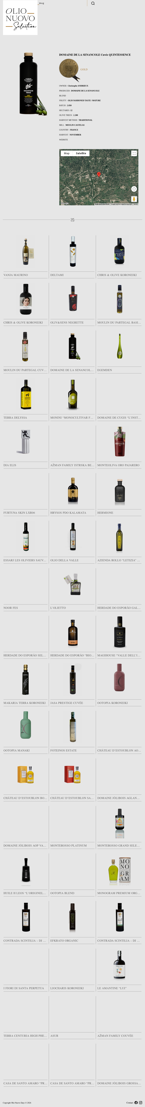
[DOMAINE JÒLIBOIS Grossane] (119, 1060)
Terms (136, 204)
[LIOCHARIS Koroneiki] (72, 965)
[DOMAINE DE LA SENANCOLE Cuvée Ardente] (72, 346)
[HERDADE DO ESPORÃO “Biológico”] (72, 632)
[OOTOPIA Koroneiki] (119, 679)
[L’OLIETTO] (72, 584)
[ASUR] (72, 1012)
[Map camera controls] (134, 189)
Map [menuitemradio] (66, 153)
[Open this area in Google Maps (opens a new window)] (64, 203)
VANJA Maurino (16, 275)
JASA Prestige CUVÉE (66, 703)
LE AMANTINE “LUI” (112, 988)
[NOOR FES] (26, 584)
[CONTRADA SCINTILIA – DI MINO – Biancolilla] (26, 917)
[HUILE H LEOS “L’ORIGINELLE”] (26, 869)
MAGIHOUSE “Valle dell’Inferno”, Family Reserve (119, 655)
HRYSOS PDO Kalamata (68, 512)
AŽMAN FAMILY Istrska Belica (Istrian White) (72, 465)
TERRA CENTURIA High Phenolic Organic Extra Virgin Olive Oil (26, 1035)
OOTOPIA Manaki (17, 750)
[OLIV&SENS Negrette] (72, 299)
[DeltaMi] (72, 251)
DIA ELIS (10, 465)
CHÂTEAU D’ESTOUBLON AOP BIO (119, 750)
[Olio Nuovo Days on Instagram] (140, 1102)
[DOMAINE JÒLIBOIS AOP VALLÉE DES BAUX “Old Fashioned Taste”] (26, 822)
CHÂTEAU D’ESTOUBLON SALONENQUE (72, 798)
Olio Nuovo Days (18, 1102)
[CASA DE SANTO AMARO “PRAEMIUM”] (26, 1060)
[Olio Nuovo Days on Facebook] (136, 1102)
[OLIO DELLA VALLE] (72, 537)
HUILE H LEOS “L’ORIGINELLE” (26, 893)
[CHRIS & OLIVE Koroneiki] (119, 251)
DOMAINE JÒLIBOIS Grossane (119, 1083)
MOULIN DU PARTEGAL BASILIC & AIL (119, 322)
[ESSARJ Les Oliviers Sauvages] (26, 537)
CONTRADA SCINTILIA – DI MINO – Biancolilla (26, 940)
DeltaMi (57, 275)
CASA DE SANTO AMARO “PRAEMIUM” (26, 1083)
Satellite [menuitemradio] (81, 153)
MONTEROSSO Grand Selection (119, 845)
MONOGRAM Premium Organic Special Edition (119, 893)
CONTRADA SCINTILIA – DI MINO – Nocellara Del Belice (119, 940)
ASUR (54, 1035)
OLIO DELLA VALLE (64, 560)
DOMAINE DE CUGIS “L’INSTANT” (119, 417)
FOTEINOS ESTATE (63, 750)
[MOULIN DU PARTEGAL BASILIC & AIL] (119, 299)
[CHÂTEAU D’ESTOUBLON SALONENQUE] (72, 774)
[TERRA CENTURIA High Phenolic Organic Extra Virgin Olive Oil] (26, 1012)
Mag (41, 3)
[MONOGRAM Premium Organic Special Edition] (119, 869)
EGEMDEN (104, 370)
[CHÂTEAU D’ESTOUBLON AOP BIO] (119, 727)
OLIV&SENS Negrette (67, 322)
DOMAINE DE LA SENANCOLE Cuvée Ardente (72, 370)
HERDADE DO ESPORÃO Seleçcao (26, 655)
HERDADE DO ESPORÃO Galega (119, 608)
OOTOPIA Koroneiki (112, 703)
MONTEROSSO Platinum (68, 845)
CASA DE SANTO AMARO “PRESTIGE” (72, 1083)
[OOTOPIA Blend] (72, 869)
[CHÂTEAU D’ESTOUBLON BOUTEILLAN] (26, 774)
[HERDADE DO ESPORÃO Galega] (119, 584)
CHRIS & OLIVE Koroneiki (117, 275)
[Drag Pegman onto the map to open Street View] (134, 199)
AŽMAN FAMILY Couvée (115, 1035)
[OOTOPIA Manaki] (26, 727)
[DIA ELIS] (26, 442)
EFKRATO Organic (64, 940)
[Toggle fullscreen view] (134, 153)
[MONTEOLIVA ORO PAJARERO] (119, 442)
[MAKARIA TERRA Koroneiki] (26, 679)
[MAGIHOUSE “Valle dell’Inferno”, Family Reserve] (119, 632)
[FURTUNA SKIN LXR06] (26, 489)
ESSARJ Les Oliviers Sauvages (26, 560)
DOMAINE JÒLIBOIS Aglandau (119, 798)
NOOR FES (11, 608)
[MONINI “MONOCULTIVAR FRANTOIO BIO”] (72, 394)
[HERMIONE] (119, 489)
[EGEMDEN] (119, 346)
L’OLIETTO (58, 608)
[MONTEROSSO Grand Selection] (119, 822)
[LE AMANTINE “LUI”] (119, 965)
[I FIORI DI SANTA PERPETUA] (26, 965)
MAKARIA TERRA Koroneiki (25, 703)
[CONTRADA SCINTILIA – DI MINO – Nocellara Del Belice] (119, 917)
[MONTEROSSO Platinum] (72, 822)
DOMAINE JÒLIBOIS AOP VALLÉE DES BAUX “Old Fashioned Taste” (26, 845)
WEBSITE (63, 140)
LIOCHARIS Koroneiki (67, 988)
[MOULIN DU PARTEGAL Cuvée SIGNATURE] (26, 346)
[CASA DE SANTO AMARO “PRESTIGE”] (72, 1060)
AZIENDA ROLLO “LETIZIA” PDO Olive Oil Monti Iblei (119, 560)
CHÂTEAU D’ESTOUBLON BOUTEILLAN (26, 798)
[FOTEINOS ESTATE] (72, 727)
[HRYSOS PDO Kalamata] (72, 489)
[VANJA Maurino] (26, 251)
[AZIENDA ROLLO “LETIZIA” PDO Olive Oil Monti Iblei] (119, 537)
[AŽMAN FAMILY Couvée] (119, 1012)
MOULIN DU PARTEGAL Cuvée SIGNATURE (26, 370)
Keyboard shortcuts (102, 204)
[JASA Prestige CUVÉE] (72, 679)
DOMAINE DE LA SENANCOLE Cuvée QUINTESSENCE (95, 55)
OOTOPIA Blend (62, 893)
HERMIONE (105, 512)
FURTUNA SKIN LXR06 (19, 512)
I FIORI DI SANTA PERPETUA (24, 988)
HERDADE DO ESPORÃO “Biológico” (72, 655)
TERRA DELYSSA (15, 417)
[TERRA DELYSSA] (26, 394)
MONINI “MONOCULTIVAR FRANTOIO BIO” (72, 417)
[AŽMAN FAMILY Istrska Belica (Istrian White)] (72, 442)
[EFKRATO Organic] (72, 917)
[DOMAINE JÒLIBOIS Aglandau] (119, 774)
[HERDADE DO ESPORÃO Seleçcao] (26, 632)
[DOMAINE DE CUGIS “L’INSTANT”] (119, 394)
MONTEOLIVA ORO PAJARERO (118, 465)
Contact (129, 1103)
